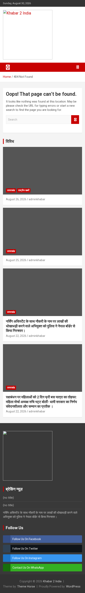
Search (75, 119)
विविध (10, 141)
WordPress (73, 586)
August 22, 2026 (16, 335)
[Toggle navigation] (8, 67)
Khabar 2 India (52, 581)
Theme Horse (26, 586)
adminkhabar (37, 199)
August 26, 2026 (16, 199)
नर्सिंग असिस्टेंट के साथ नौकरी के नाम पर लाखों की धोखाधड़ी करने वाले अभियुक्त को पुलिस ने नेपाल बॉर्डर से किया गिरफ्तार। (40, 326)
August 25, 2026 (16, 260)
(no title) (8, 497)
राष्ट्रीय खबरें (23, 190)
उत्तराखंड (11, 190)
